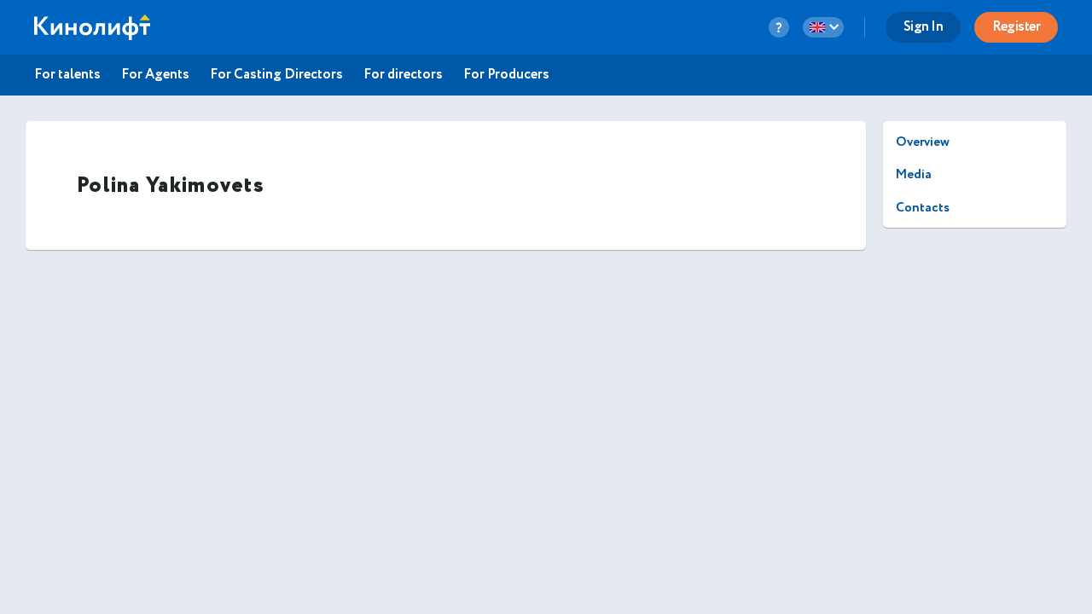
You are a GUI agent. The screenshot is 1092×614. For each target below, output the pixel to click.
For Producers (506, 75)
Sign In (923, 27)
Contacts (923, 208)
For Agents (155, 75)
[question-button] (779, 27)
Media (914, 174)
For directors (403, 75)
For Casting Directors (276, 75)
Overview (923, 142)
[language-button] (823, 27)
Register (1016, 27)
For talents (67, 75)
